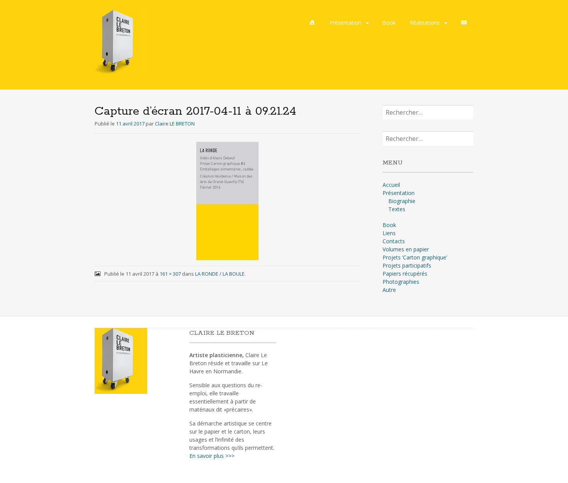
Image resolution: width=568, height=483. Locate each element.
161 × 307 (170, 273)
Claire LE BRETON (175, 123)
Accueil (391, 184)
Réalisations (425, 22)
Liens (389, 233)
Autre (389, 289)
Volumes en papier (406, 249)
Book (389, 22)
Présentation (345, 22)
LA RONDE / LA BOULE (220, 273)
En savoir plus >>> (212, 455)
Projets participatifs (407, 265)
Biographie (401, 201)
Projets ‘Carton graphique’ (415, 257)
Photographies (401, 281)
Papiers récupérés (405, 273)
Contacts (394, 241)
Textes (396, 209)
